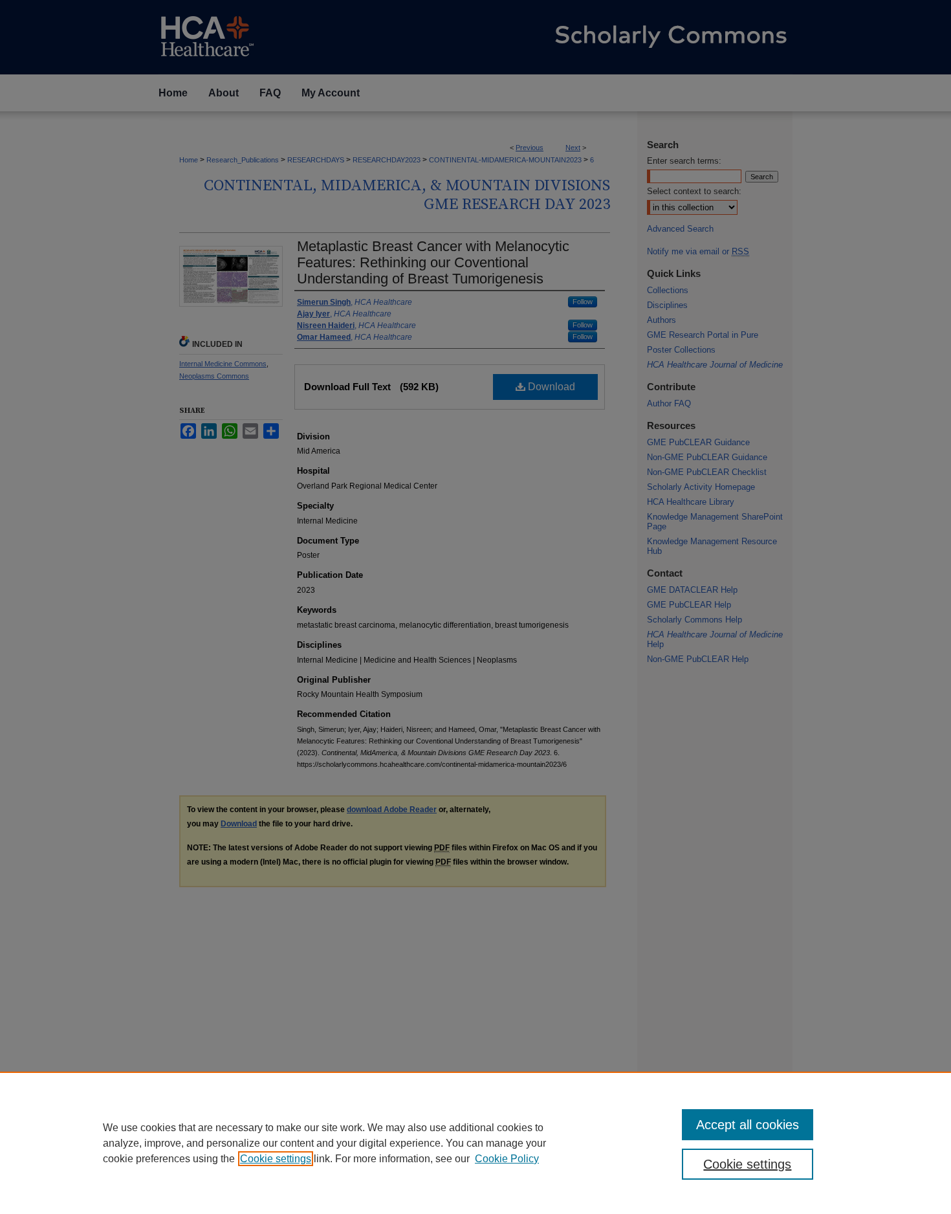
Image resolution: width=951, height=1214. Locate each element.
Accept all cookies (747, 1125)
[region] (475, 1143)
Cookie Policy (507, 1158)
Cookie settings (275, 1158)
